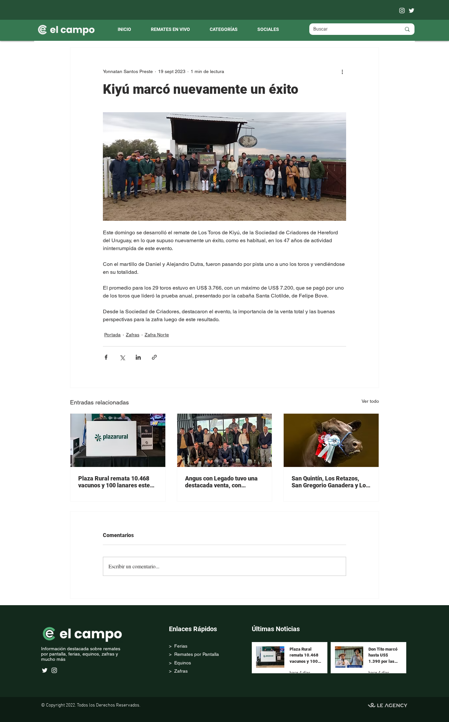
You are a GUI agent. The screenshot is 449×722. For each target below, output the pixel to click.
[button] (224, 30)
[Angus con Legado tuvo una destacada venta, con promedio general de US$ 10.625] (224, 440)
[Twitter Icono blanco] (411, 10)
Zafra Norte (157, 334)
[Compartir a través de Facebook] (106, 357)
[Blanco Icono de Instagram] (402, 10)
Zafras (132, 334)
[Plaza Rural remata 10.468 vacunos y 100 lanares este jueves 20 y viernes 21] (117, 440)
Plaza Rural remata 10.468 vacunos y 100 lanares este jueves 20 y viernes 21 (114, 482)
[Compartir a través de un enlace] (154, 357)
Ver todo (370, 401)
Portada (112, 334)
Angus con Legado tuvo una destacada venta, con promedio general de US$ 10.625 (221, 482)
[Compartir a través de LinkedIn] (138, 357)
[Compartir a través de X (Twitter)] (122, 357)
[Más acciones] (342, 71)
